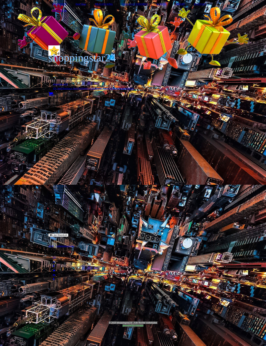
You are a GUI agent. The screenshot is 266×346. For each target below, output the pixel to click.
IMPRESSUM (59, 10)
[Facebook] (53, 266)
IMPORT (180, 4)
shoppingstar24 (60, 84)
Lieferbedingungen (65, 246)
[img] (133, 34)
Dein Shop (81, 4)
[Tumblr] (53, 279)
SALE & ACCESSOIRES (135, 4)
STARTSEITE (59, 4)
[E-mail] (54, 257)
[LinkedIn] (54, 275)
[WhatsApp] (54, 262)
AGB (51, 246)
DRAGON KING (104, 4)
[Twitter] (54, 270)
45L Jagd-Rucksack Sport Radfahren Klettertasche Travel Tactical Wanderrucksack (93, 88)
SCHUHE (162, 4)
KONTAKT (200, 4)
